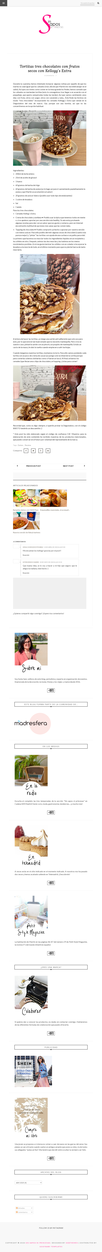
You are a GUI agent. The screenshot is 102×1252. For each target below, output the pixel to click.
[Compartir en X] (33, 450)
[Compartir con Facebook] (26, 450)
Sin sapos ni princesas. (38, 1243)
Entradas (21, 1208)
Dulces (21, 445)
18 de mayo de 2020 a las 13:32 (51, 562)
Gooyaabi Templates (51, 1246)
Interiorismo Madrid (31, 562)
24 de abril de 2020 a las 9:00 (54, 547)
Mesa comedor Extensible (33, 547)
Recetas (28, 445)
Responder (26, 555)
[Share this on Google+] (40, 450)
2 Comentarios (49, 75)
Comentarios (23, 1212)
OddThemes (72, 1243)
